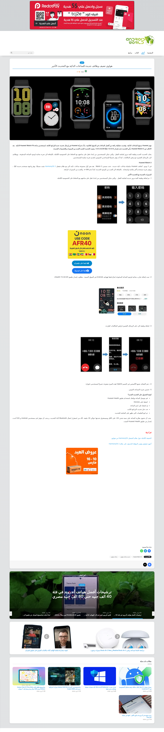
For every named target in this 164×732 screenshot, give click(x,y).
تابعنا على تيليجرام (80, 263)
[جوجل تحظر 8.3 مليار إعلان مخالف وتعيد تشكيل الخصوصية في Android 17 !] (135, 676)
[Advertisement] (94, 510)
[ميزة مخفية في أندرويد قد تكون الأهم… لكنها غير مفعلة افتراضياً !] (135, 704)
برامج (130, 53)
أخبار (143, 53)
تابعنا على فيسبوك (80, 271)
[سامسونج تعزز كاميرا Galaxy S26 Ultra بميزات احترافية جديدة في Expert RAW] (64, 676)
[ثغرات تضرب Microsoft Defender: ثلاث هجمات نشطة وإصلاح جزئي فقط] (99, 676)
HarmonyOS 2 (50, 166)
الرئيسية (150, 53)
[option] (82, 595)
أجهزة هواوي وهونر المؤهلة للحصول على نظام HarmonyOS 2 (130, 444)
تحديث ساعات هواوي (125, 557)
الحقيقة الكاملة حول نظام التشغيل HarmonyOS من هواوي (131, 438)
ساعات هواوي (114, 557)
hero (82, 72)
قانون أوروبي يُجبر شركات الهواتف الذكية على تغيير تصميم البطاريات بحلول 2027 (82, 594)
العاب (137, 53)
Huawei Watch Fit (137, 557)
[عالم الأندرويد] (140, 40)
